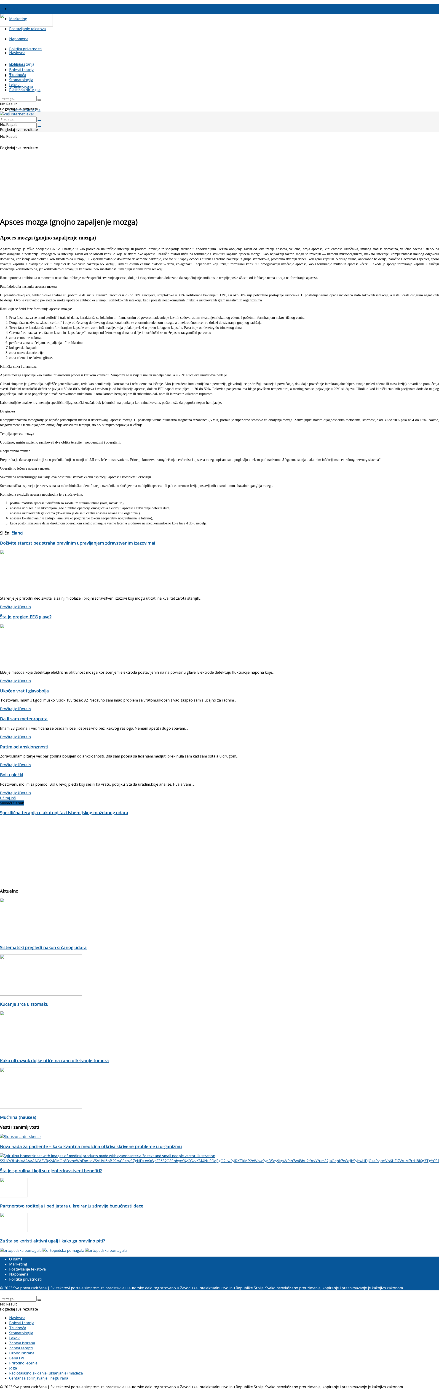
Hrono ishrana (21, 1353)
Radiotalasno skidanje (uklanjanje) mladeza (46, 1373)
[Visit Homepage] (26, 25)
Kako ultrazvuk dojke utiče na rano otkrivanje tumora (54, 1060)
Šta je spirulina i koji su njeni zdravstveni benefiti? (51, 1170)
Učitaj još (8, 797)
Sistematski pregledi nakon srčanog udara (43, 947)
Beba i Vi (16, 1358)
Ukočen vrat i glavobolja (24, 691)
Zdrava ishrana (22, 1342)
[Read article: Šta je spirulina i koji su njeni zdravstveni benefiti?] (219, 1158)
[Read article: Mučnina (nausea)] (219, 1089)
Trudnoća (17, 74)
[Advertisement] (219, 180)
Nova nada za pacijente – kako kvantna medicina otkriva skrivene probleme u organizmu (91, 1146)
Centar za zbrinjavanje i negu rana (38, 1378)
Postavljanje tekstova (27, 28)
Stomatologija (21, 87)
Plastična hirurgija (24, 89)
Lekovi (14, 84)
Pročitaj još (15, 606)
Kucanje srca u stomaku (24, 1004)
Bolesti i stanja (21, 69)
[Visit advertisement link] (21, 1250)
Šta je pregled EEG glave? (25, 616)
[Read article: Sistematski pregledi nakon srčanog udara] (219, 919)
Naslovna (17, 52)
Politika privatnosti (25, 48)
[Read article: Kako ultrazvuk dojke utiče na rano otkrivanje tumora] (219, 1032)
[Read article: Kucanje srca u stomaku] (219, 975)
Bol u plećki (11, 774)
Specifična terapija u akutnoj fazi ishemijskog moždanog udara (64, 812)
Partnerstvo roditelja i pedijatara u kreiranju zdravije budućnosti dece (71, 1206)
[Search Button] (39, 126)
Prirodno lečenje (23, 1363)
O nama (15, 8)
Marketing (18, 1264)
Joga (13, 1368)
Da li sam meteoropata (24, 718)
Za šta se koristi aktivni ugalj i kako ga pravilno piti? (52, 1241)
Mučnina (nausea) (18, 1117)
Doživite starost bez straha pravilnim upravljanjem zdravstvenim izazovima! (77, 543)
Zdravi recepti (21, 1347)
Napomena (18, 38)
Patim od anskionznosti (24, 747)
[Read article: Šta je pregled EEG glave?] (219, 645)
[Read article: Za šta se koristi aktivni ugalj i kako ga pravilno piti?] (219, 1223)
